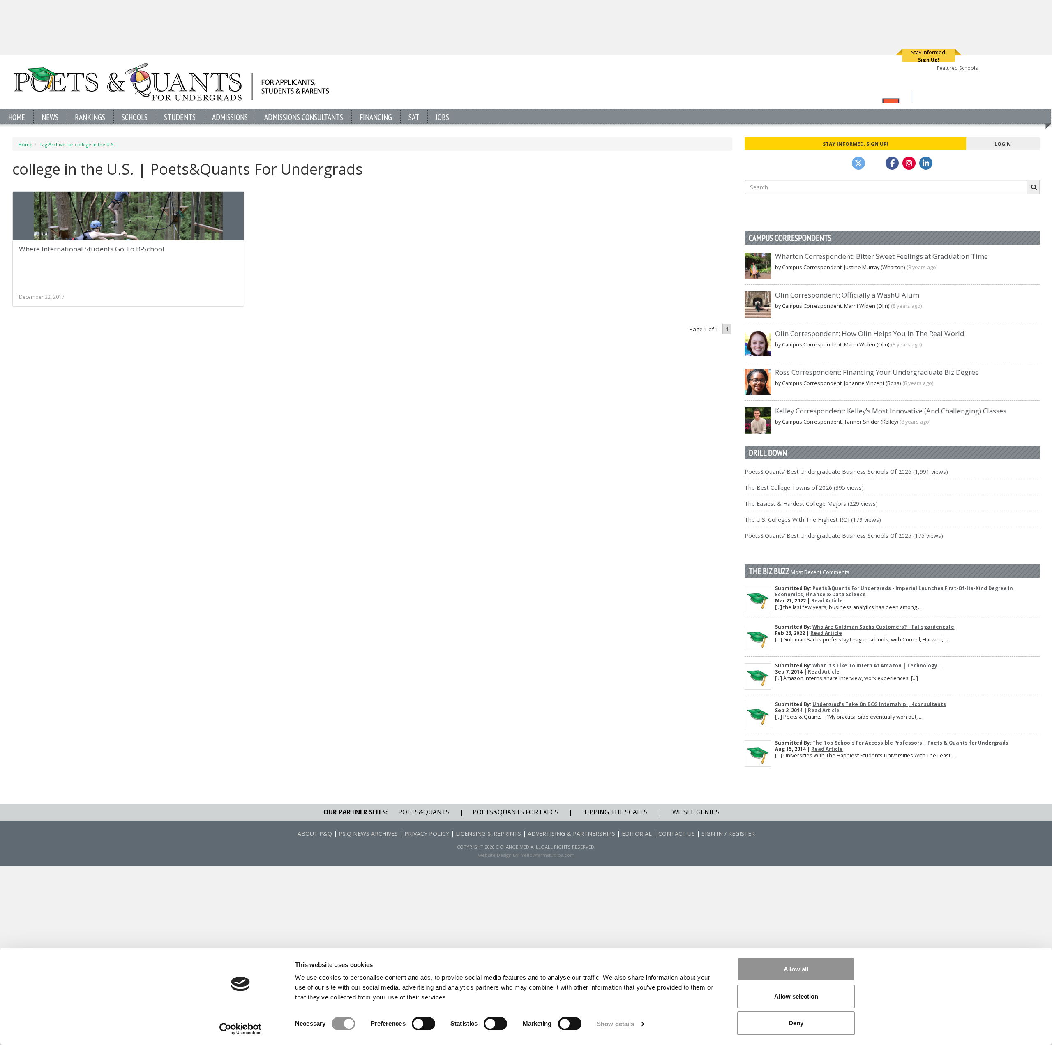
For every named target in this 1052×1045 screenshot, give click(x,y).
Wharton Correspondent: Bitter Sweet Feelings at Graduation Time (881, 256)
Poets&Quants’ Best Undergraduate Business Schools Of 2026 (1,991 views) (846, 471)
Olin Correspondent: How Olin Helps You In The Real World (869, 333)
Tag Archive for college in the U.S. (77, 144)
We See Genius (696, 812)
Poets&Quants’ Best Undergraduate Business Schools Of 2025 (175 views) (844, 536)
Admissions (230, 117)
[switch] (423, 1023)
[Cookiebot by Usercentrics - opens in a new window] (241, 1029)
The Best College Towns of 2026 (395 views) (804, 487)
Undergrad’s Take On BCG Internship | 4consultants (879, 704)
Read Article (827, 600)
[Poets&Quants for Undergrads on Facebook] (892, 163)
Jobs (442, 117)
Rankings (90, 117)
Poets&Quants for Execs (515, 812)
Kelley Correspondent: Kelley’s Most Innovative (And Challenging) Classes (890, 410)
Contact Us (676, 833)
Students (180, 117)
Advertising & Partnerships (571, 833)
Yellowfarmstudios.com (547, 855)
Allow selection (796, 996)
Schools (135, 117)
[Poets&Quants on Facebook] (909, 163)
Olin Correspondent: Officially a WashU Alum (847, 295)
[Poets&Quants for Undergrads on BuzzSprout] (875, 163)
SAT (413, 117)
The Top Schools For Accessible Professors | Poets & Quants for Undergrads (910, 743)
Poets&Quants (424, 812)
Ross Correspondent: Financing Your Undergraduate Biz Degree (877, 372)
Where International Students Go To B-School (91, 249)
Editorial (637, 833)
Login (1002, 144)
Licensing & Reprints (488, 833)
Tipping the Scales (615, 812)
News (50, 117)
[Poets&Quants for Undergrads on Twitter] (858, 163)
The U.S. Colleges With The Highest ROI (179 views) (813, 520)
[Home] (171, 81)
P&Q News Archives (368, 833)
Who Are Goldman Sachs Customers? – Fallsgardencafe (883, 627)
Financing (376, 117)
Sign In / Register (728, 833)
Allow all (796, 969)
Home (16, 117)
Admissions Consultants (303, 117)
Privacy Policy (426, 833)
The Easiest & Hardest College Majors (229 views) (811, 504)
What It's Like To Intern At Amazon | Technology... (876, 665)
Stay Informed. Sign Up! (855, 144)
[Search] (1033, 187)
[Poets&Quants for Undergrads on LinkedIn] (925, 163)
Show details (615, 1023)
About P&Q (315, 833)
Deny (796, 1023)
